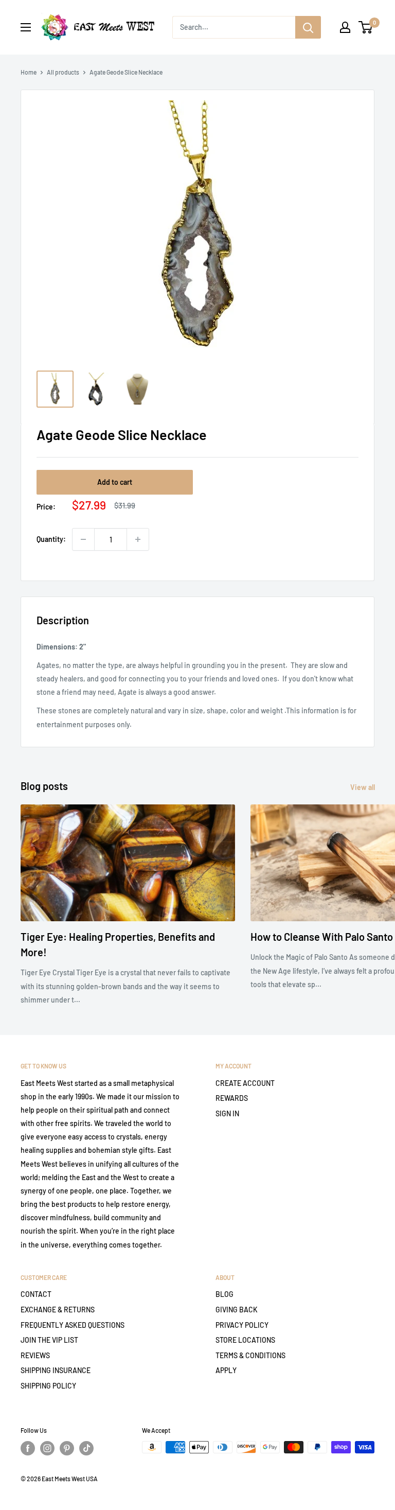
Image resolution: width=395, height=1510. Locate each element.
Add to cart (114, 482)
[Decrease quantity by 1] (83, 539)
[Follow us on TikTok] (86, 1448)
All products (63, 72)
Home (29, 72)
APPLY (226, 1370)
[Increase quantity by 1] (138, 539)
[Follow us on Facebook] (28, 1448)
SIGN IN (227, 1113)
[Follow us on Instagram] (47, 1448)
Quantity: (51, 539)
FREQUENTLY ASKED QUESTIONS (72, 1325)
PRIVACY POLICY (242, 1325)
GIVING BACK (237, 1309)
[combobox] (233, 27)
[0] (366, 27)
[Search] (308, 27)
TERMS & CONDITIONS (250, 1355)
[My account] (345, 27)
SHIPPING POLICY (48, 1385)
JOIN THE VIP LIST (49, 1340)
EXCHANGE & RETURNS (58, 1309)
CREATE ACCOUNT (245, 1083)
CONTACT (36, 1294)
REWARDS (232, 1098)
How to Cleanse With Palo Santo (321, 936)
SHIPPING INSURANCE (56, 1370)
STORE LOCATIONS (245, 1340)
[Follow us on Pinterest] (67, 1448)
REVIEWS (35, 1355)
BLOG (225, 1294)
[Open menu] (26, 27)
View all (363, 787)
